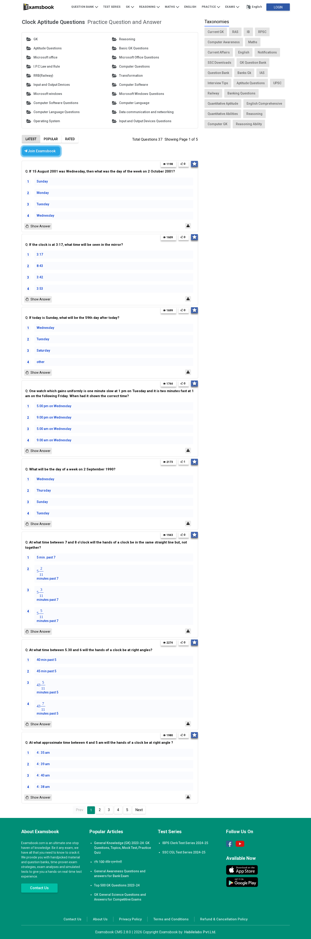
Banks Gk (244, 73)
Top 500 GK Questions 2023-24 (117, 885)
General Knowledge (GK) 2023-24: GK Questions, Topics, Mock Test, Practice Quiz (122, 847)
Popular (51, 139)
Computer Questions (134, 66)
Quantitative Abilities (223, 114)
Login (278, 7)
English (190, 6)
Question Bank (82, 6)
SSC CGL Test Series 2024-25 (183, 852)
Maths (170, 6)
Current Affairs (219, 52)
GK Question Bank (253, 62)
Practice (209, 6)
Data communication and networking (146, 112)
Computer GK (217, 124)
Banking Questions (241, 93)
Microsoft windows (47, 94)
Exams (230, 6)
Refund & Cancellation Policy (223, 919)
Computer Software (133, 84)
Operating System (46, 121)
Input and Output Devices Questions (145, 121)
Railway (213, 93)
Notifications (267, 52)
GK (128, 6)
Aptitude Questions (47, 48)
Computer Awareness (224, 42)
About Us (100, 919)
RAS (235, 32)
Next (139, 810)
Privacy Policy (130, 919)
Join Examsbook (42, 151)
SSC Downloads (219, 62)
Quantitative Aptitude (223, 103)
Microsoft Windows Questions (141, 94)
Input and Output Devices (51, 84)
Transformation (131, 75)
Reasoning (147, 6)
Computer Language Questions (56, 112)
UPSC (277, 83)
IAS (262, 73)
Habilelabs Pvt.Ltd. (200, 932)
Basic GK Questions (133, 48)
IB (248, 32)
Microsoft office (45, 57)
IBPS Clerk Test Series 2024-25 (185, 843)
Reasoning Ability (249, 124)
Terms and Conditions (171, 919)
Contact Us (39, 888)
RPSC (262, 32)
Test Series (111, 6)
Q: (100, 171)
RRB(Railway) (43, 75)
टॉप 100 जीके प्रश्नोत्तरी (108, 862)
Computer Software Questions (55, 103)
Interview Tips (218, 83)
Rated (70, 139)
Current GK (216, 32)
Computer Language (134, 103)
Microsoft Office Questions (139, 57)
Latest (30, 139)
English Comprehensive (264, 103)
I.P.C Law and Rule (46, 66)
